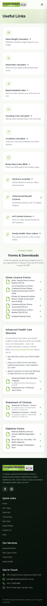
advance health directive (24, 349)
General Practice (9, 548)
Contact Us (7, 530)
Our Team (7, 508)
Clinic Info (6, 512)
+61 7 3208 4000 (13, 583)
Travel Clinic (7, 517)
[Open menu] (41, 4)
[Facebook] (5, 489)
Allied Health (8, 526)
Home (5, 503)
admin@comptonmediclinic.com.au (20, 579)
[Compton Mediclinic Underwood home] (15, 4)
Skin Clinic (7, 521)
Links (5, 534)
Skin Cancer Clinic (10, 553)
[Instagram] (11, 489)
